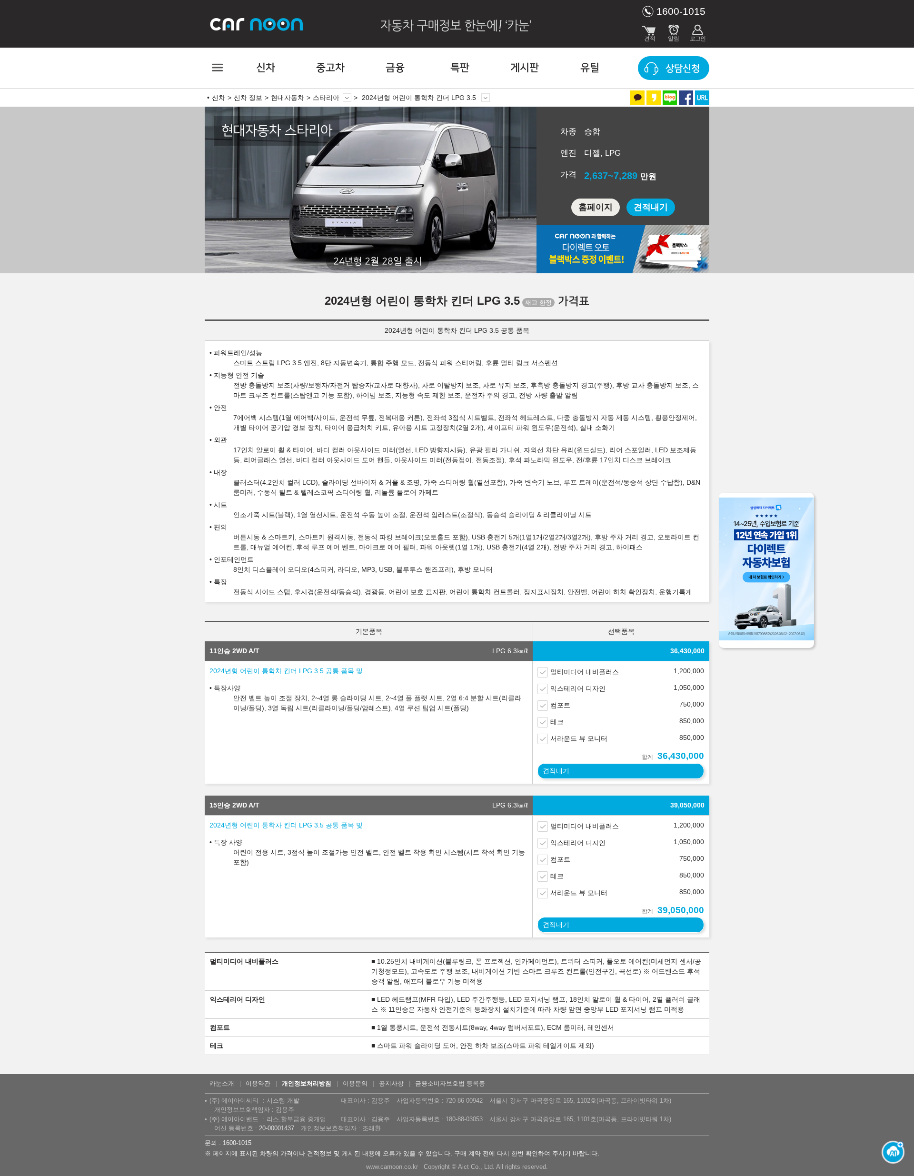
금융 (395, 68)
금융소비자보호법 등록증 (450, 1083)
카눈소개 (221, 1083)
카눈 (257, 24)
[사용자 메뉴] (697, 31)
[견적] (650, 31)
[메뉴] (216, 68)
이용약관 (258, 1083)
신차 (265, 68)
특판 (459, 68)
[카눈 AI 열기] (890, 1152)
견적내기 (651, 207)
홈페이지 (595, 207)
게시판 (524, 68)
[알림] (674, 31)
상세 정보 (485, 97)
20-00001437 (276, 1128)
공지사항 (391, 1083)
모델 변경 (347, 97)
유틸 (589, 68)
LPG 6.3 (510, 651)
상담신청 (683, 68)
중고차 (330, 68)
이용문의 (355, 1083)
